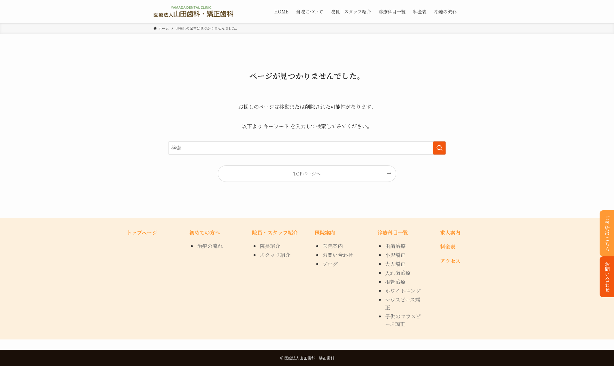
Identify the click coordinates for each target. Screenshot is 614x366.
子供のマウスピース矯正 (403, 320)
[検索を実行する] (439, 148)
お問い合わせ (607, 276)
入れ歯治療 (398, 272)
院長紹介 (270, 246)
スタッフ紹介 (275, 255)
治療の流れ (210, 246)
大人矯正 (395, 264)
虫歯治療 (395, 246)
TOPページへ (306, 173)
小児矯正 (395, 255)
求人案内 (450, 232)
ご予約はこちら (607, 233)
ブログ (330, 264)
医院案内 (332, 246)
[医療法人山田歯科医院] (193, 11)
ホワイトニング (403, 290)
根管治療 (395, 281)
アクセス (450, 261)
